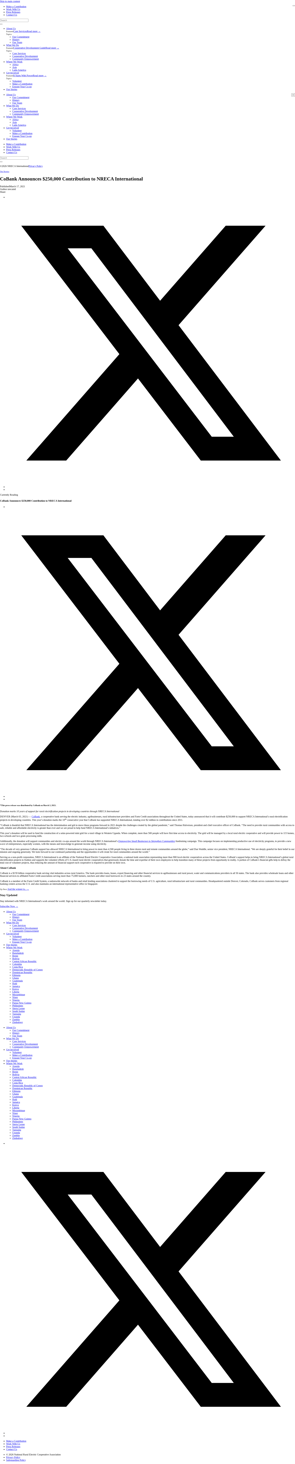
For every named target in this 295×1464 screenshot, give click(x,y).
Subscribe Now (9, 906)
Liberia (15, 992)
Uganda (16, 1016)
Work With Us (13, 9)
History (16, 39)
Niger (15, 997)
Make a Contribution (16, 6)
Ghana (15, 978)
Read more (34, 31)
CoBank (36, 816)
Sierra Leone (18, 1008)
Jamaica (16, 986)
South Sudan (18, 1011)
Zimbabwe (17, 1022)
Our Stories (11, 89)
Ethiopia (16, 975)
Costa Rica (17, 967)
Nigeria (16, 1000)
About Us (11, 28)
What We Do (12, 45)
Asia (14, 67)
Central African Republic (24, 961)
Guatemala (17, 980)
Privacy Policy (36, 166)
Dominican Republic (22, 972)
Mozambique (18, 994)
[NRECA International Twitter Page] (150, 1433)
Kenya (15, 989)
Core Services (20, 31)
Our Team (17, 42)
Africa (15, 64)
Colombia (17, 964)
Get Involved (12, 72)
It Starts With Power (23, 75)
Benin (15, 956)
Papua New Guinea (21, 1003)
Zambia (16, 1019)
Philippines (17, 1005)
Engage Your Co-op (22, 86)
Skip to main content (10, 1)
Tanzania (16, 1014)
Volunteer (17, 81)
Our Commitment (20, 37)
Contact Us (11, 15)
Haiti (14, 983)
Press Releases (13, 12)
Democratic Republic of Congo (27, 969)
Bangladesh (18, 953)
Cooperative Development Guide (29, 48)
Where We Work (14, 61)
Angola (16, 950)
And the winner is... (18, 889)
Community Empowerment (25, 59)
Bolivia (15, 958)
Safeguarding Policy (16, 1460)
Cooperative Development (25, 56)
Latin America (19, 70)
